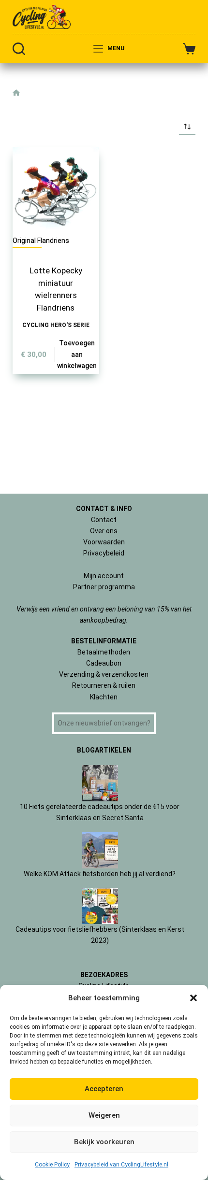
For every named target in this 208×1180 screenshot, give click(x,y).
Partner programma (104, 587)
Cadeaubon (103, 663)
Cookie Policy (52, 1164)
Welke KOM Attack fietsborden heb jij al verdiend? (100, 874)
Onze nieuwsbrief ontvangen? (104, 723)
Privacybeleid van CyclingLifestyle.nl (121, 1164)
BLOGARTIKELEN (104, 750)
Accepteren (104, 1088)
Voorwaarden (104, 542)
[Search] (19, 49)
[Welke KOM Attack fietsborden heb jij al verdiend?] (100, 850)
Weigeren (104, 1115)
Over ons (104, 531)
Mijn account (104, 576)
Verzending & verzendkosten (104, 674)
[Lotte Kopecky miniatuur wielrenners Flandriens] (56, 190)
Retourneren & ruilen (103, 685)
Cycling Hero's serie (55, 325)
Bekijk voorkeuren (104, 1141)
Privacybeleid (103, 553)
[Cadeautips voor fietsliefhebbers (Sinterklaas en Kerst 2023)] (100, 906)
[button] (193, 998)
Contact (104, 520)
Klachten (104, 697)
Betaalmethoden (103, 652)
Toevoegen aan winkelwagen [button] (77, 354)
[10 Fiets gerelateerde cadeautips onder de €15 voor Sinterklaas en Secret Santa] (100, 783)
